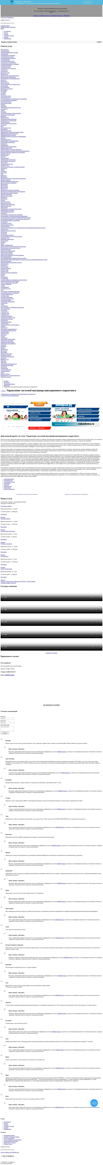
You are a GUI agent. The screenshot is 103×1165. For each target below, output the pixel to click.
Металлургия (4, 187)
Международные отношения (8, 183)
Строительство (5, 314)
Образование (4, 207)
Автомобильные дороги (7, 57)
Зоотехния (3, 125)
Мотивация (4, 197)
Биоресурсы (4, 81)
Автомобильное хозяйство (8, 55)
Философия (4, 352)
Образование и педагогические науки (11, 209)
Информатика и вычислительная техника (12, 132)
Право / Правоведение (7, 245)
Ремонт (3, 275)
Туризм (3, 336)
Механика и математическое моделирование (13, 191)
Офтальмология (5, 226)
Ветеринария (4, 85)
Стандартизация (5, 309)
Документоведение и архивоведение (11, 113)
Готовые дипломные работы (11, 1137)
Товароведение (5, 332)
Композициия (4, 145)
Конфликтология (5, 154)
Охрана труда (4, 229)
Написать (12, 27)
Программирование (6, 256)
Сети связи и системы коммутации (10, 291)
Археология (4, 70)
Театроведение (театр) (7, 319)
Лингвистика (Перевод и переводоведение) (13, 167)
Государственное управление (9, 100)
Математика (4, 177)
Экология (3, 361)
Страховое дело (5, 313)
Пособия (3, 242)
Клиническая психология (8, 142)
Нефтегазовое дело (6, 206)
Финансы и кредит (6, 355)
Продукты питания (6, 261)
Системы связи (5, 296)
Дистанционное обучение (8, 531)
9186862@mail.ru (5, 27)
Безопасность (4, 74)
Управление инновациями (8, 339)
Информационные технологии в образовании (13, 136)
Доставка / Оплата (9, 35)
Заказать (3, 517)
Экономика (4, 362)
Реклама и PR (4, 271)
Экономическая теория (7, 365)
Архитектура (4, 71)
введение (6, 485)
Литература (4, 168)
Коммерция (4, 143)
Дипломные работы (6, 506)
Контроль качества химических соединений (13, 152)
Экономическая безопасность (9, 364)
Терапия (3, 326)
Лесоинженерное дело (7, 164)
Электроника (4, 368)
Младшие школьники (6, 196)
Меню (2, 28)
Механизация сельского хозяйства (10, 190)
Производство (4, 264)
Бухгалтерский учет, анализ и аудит (10, 84)
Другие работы (31, 581)
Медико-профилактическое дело (9, 181)
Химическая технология (7, 356)
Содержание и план (9, 482)
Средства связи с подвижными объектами (12, 307)
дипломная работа (9, 479)
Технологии (4, 327)
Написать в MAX (38, 16)
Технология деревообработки (9, 329)
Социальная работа (6, 300)
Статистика (4, 310)
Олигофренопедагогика (7, 211)
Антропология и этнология (8, 68)
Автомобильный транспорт (8, 58)
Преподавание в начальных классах (10, 248)
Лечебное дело (5, 165)
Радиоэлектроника (6, 268)
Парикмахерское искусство (8, 230)
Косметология (4, 155)
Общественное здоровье (7, 210)
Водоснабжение (5, 87)
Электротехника (5, 371)
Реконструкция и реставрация (9, 272)
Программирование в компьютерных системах (13, 258)
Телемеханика (4, 323)
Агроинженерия (5, 59)
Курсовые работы (5, 518)
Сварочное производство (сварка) (10, 281)
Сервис (3, 285)
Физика (3, 348)
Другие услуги (8, 1144)
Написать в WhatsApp (63, 16)
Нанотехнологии (5, 201)
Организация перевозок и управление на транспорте (15, 219)
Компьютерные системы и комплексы (11, 149)
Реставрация (4, 277)
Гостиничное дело (6, 97)
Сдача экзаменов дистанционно (12, 1139)
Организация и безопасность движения (11, 214)
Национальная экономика (8, 204)
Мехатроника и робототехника (9, 193)
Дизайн (3, 110)
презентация (7, 487)
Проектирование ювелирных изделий (11, 262)
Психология (4, 265)
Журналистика (5, 117)
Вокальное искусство (6, 88)
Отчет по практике (9, 1138)
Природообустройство (7, 253)
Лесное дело (4, 162)
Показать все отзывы (51, 653)
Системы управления (6, 297)
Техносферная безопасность (8, 330)
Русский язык (4, 278)
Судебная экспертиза (6, 316)
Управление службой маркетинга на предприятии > (76, 494)
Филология (4, 351)
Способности (4, 306)
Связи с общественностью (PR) (9, 282)
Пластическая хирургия (7, 235)
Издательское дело (6, 127)
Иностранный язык (6, 130)
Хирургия (3, 358)
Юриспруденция (5, 374)
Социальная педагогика (7, 298)
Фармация (3, 346)
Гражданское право (6, 103)
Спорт (2, 304)
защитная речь (8, 486)
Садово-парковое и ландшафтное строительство (14, 280)
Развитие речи (5, 269)
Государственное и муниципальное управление (14, 99)
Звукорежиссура (5, 122)
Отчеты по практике (6, 543)
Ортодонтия (4, 222)
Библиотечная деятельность (8, 77)
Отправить (4, 733)
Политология (4, 240)
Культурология (5, 158)
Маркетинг (4, 175)
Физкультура (4, 349)
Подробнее (4, 514)
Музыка (3, 200)
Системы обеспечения (7, 294)
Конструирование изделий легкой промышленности (15, 151)
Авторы (6, 37)
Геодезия (3, 93)
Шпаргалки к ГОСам (20, 581)
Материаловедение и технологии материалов (13, 178)
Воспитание (4, 90)
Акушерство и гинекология (8, 62)
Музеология (4, 198)
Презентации (9, 581)
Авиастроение (5, 49)
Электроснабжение (6, 369)
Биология (3, 80)
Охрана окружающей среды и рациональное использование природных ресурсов (23, 227)
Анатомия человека (6, 65)
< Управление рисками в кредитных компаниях (26, 494)
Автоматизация (5, 51)
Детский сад (4, 109)
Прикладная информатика (8, 251)
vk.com (2, 1152)
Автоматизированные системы (9, 52)
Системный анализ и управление (10, 293)
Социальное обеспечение (8, 301)
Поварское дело (5, 238)
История (3, 138)
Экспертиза (4, 366)
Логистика (4, 171)
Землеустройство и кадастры (8, 123)
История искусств (6, 139)
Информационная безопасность (9, 133)
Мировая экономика (6, 194)
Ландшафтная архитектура (8, 161)
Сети (2, 290)
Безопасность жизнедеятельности (10, 75)
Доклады (3, 581)
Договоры (3, 112)
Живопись (3, 116)
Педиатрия (4, 233)
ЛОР (2, 174)
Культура (3, 156)
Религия (3, 274)
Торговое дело (5, 333)
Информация (7, 38)
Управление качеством (7, 340)
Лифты (3, 169)
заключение (7, 483)
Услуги (6, 32)
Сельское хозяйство (6, 284)
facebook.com (15, 1152)
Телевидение (4, 320)
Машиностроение (5, 180)
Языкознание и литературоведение (10, 375)
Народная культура (6, 203)
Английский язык (5, 67)
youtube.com (8, 1152)
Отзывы (6, 34)
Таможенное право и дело (8, 317)
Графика (3, 104)
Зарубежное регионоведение (8, 119)
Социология (4, 303)
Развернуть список (6, 377)
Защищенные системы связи (8, 120)
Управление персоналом (7, 342)
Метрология (4, 188)
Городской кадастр (6, 96)
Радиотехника (4, 267)
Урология (3, 345)
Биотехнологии (5, 83)
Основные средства (6, 223)
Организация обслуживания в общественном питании (16, 217)
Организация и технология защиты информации (14, 216)
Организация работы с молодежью (10, 220)
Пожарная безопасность (7, 239)
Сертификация (5, 287)
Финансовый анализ (6, 353)
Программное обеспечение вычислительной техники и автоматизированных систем (24, 259)
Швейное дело (5, 359)
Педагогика (4, 232)
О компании (7, 31)
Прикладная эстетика (6, 252)
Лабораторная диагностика (8, 159)
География (3, 91)
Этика (2, 372)
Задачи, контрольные (6, 569)
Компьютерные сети (6, 148)
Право (2, 243)
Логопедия (4, 172)
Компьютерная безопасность (8, 146)
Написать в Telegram (50, 16)
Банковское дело (5, 72)
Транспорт (3, 335)
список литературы (9, 489)
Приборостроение (6, 249)
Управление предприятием (8, 343)
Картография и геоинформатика (9, 141)
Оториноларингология (7, 225)
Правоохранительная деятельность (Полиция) (13, 246)
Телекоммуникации (6, 322)
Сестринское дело (5, 288)
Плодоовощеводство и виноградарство (11, 236)
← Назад (3, 391)
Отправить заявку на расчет (8, 583)
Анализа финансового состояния (10, 64)
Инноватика (4, 129)
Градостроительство (6, 101)
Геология (3, 94)
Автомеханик (4, 54)
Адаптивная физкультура (7, 61)
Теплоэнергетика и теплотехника (10, 324)
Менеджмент (4, 185)
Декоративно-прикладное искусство (11, 107)
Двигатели (4, 106)
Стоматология (4, 311)
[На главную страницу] (7, 17)
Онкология (4, 213)
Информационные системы (8, 135)
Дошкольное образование (8, 114)
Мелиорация (4, 184)
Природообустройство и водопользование (12, 255)
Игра (2, 126)
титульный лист (8, 480)
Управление (4, 338)
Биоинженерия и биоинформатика (10, 78)
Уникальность (4, 556)
